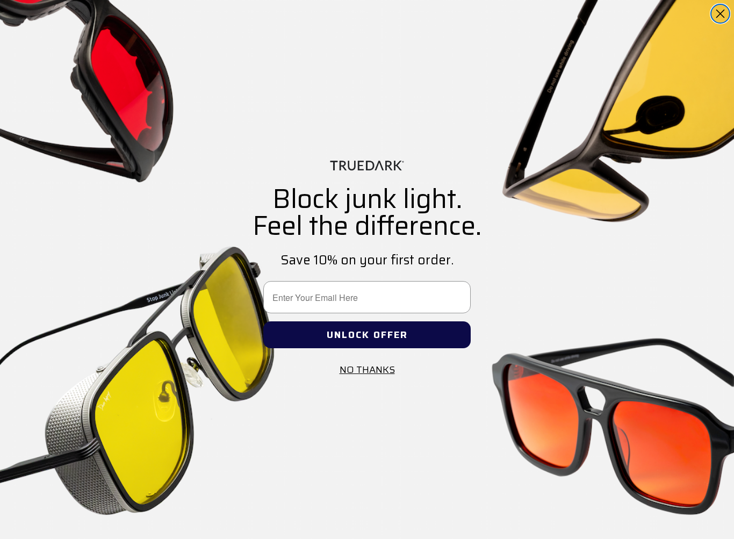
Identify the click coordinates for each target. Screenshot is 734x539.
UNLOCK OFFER (367, 334)
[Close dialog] (720, 13)
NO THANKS (367, 369)
